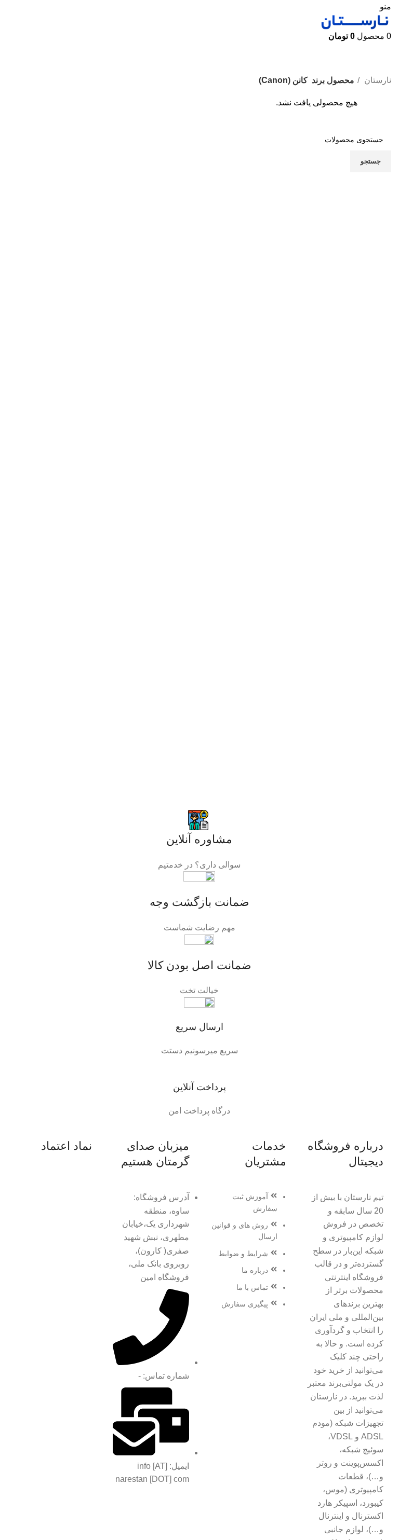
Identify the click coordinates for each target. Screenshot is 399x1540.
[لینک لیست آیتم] (248, 1255)
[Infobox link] (199, 839)
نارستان (376, 80)
